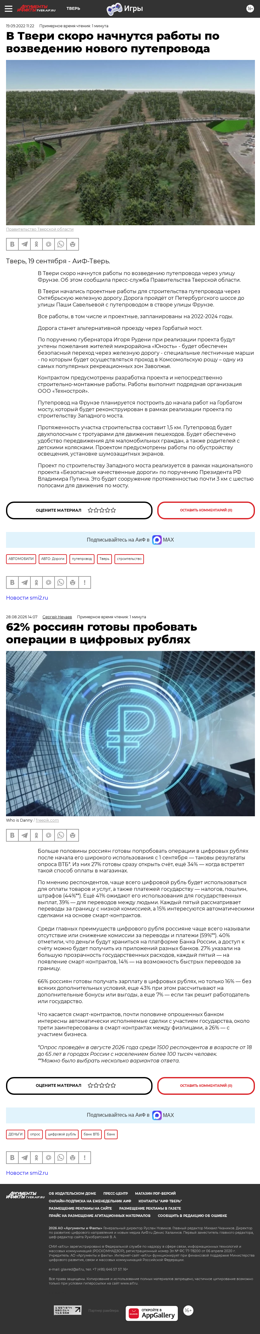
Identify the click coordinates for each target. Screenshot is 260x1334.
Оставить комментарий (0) (206, 510)
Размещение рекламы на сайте (80, 1208)
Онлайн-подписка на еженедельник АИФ (90, 1201)
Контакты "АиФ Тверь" (160, 1201)
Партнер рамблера (103, 1310)
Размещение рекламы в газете (150, 1208)
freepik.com (47, 820)
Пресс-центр (115, 1194)
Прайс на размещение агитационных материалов (100, 1216)
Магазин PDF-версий (155, 1194)
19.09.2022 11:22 (20, 25)
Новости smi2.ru (27, 598)
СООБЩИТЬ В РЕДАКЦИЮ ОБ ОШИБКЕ (192, 1216)
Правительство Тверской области (40, 229)
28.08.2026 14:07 (21, 616)
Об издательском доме (72, 1194)
